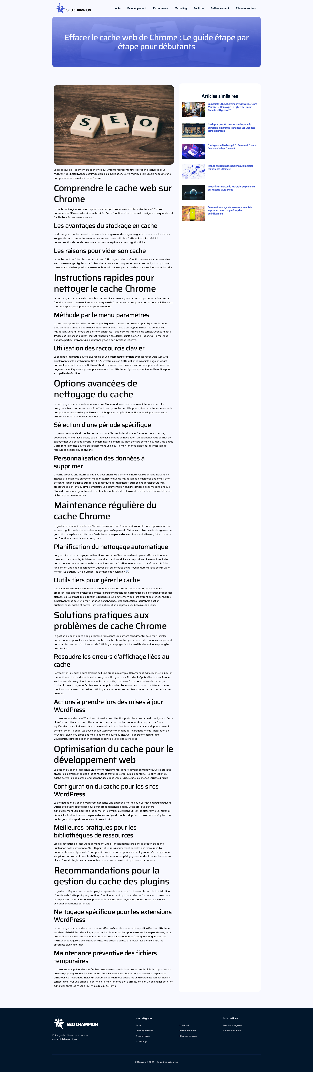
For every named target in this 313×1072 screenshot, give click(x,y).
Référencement (220, 8)
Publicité (199, 8)
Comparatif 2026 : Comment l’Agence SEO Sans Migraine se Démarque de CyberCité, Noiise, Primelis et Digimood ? (232, 107)
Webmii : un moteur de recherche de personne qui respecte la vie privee (231, 188)
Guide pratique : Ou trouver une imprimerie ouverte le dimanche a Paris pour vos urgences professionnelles (231, 127)
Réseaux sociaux (246, 8)
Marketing (181, 8)
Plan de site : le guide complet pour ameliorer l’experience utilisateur (230, 167)
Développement (136, 8)
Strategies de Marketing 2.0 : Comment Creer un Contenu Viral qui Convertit (232, 146)
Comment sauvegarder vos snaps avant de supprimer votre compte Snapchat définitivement (230, 210)
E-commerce (160, 8)
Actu (117, 8)
